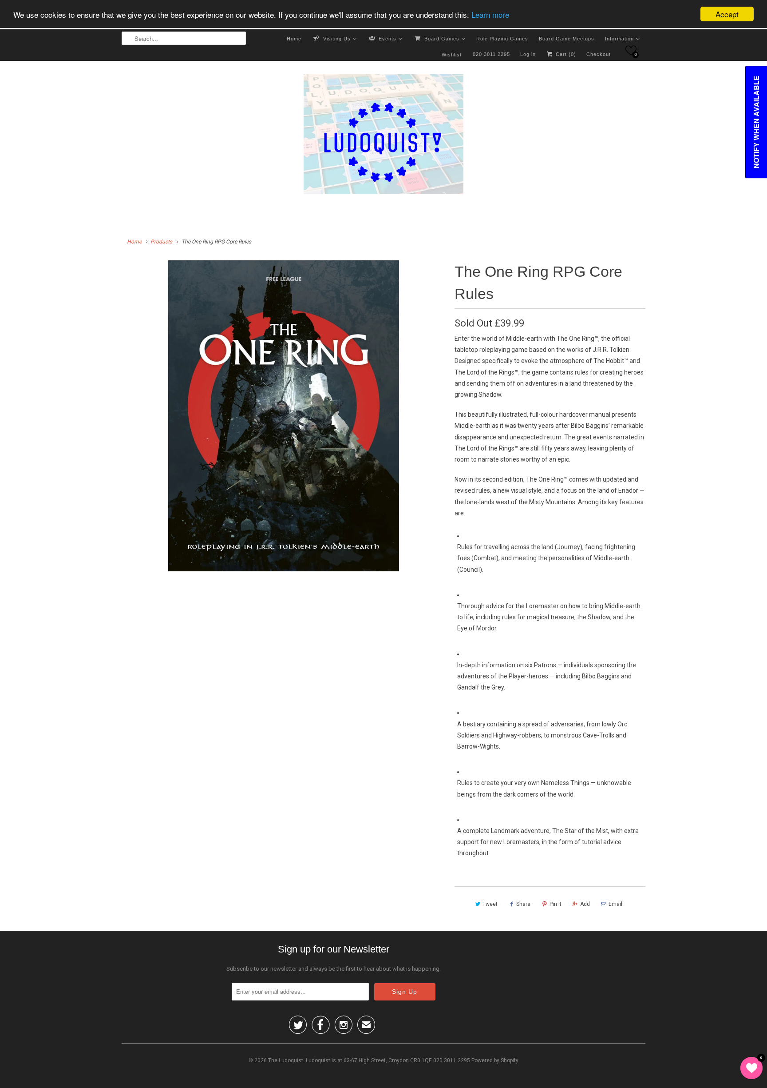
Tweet (490, 904)
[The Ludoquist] (383, 136)
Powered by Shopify (494, 1060)
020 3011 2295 (491, 54)
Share (523, 904)
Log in (528, 54)
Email (615, 904)
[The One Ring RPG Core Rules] (284, 415)
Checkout (598, 54)
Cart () (565, 54)
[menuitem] (294, 38)
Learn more (490, 14)
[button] (631, 50)
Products (161, 242)
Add (585, 904)
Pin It (555, 904)
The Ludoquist (285, 1060)
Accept (727, 14)
